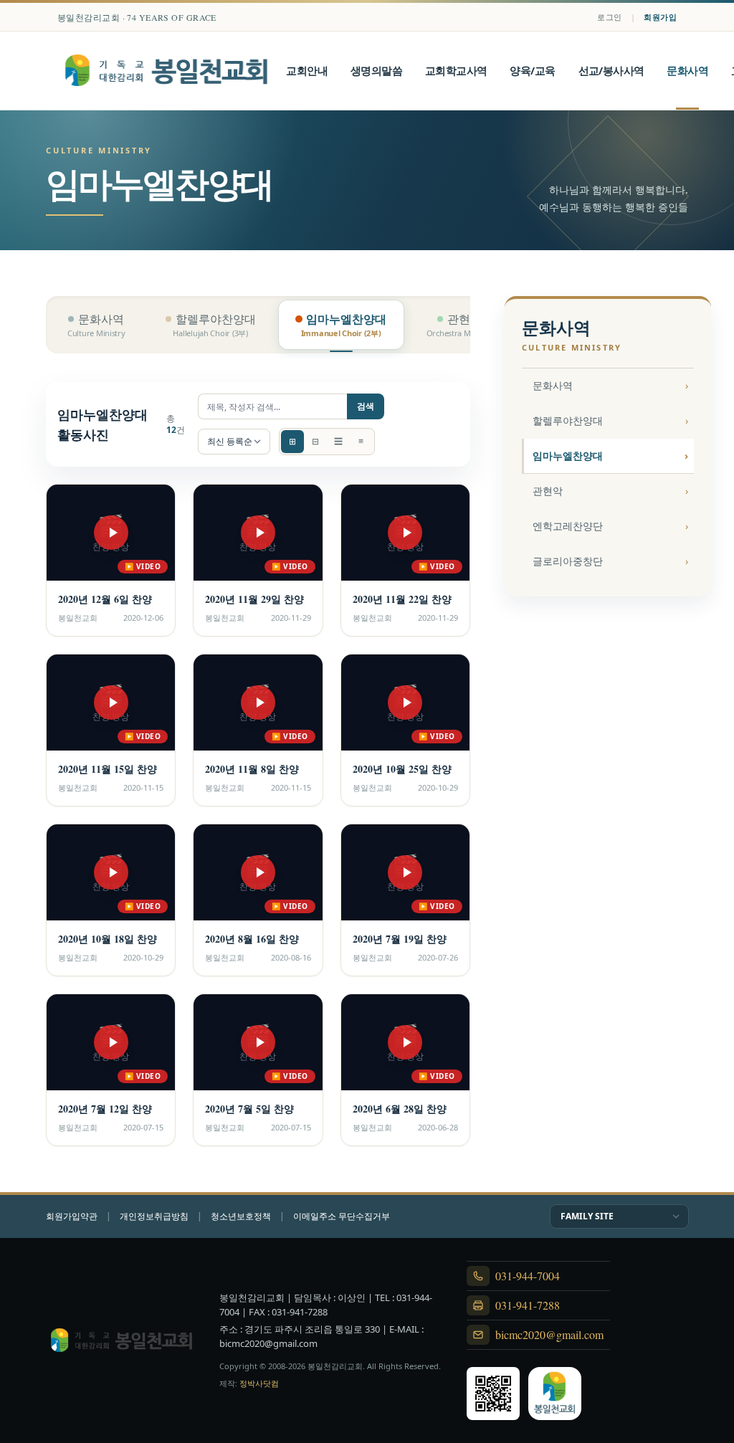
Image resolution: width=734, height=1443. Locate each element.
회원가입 (660, 16)
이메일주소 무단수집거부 (341, 1216)
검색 (365, 406)
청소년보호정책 (241, 1216)
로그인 (609, 16)
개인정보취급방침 (154, 1216)
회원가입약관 (71, 1216)
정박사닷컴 (259, 1383)
